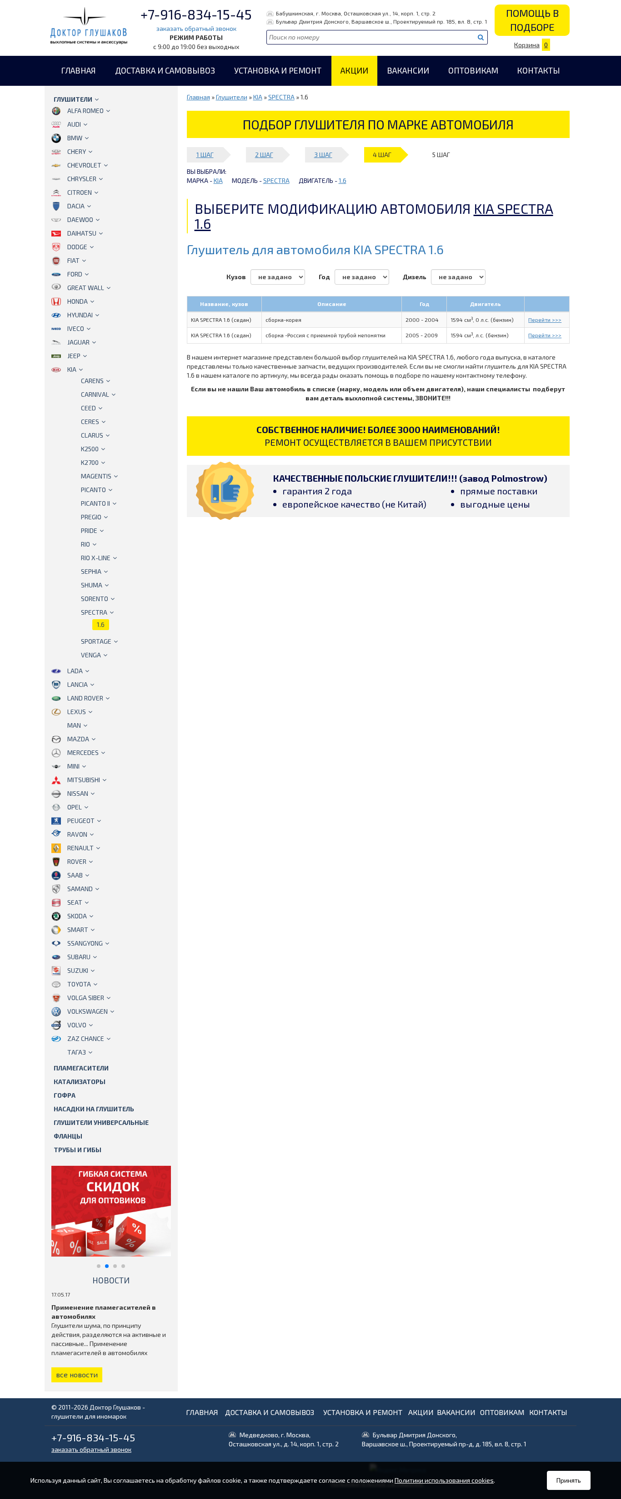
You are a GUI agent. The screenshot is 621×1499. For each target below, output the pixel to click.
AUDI (74, 124)
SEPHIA (91, 571)
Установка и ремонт (277, 70)
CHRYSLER (81, 178)
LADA (75, 671)
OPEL (74, 807)
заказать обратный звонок (196, 28)
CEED (88, 408)
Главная (78, 70)
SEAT (74, 902)
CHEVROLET (84, 165)
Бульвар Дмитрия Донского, (444, 1439)
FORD (74, 274)
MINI (73, 766)
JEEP (73, 356)
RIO (85, 544)
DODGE (77, 247)
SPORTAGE (96, 641)
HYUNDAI (80, 315)
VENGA (91, 655)
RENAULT (80, 848)
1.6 (101, 624)
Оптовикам (473, 70)
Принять (568, 1480)
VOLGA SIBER (85, 997)
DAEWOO (80, 219)
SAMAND (80, 888)
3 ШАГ (323, 154)
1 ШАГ (205, 154)
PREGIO (91, 517)
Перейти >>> (544, 319)
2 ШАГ (264, 154)
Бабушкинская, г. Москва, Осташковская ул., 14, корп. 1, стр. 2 (356, 13)
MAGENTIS (96, 476)
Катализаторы (79, 1081)
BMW (74, 138)
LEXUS (76, 711)
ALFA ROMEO (85, 110)
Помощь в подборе (532, 20)
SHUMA (91, 585)
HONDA (77, 301)
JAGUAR (78, 342)
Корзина (531, 45)
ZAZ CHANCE (85, 1038)
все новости (77, 1374)
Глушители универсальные (101, 1122)
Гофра (64, 1095)
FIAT (73, 260)
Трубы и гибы (77, 1150)
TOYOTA (79, 984)
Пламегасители (81, 1068)
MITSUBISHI (83, 780)
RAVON (77, 834)
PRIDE (89, 530)
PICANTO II (95, 503)
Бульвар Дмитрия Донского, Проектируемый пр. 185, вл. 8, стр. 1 (381, 21)
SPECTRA (94, 612)
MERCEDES (83, 752)
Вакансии (408, 70)
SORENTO (94, 598)
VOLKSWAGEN (87, 1011)
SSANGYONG (85, 943)
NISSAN (77, 793)
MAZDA (78, 739)
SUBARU (78, 957)
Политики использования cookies (444, 1480)
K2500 (90, 449)
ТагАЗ (76, 1052)
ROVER (76, 861)
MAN (74, 725)
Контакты (538, 70)
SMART (77, 929)
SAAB (75, 875)
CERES (90, 421)
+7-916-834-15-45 (196, 14)
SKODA (77, 916)
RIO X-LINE (95, 558)
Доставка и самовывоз (165, 70)
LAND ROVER (85, 698)
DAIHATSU (81, 233)
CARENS (92, 381)
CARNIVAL (95, 394)
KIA (71, 369)
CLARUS (92, 435)
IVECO (75, 328)
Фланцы (68, 1136)
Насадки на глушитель (94, 1109)
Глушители (73, 99)
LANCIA (77, 684)
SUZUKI (77, 970)
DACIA (76, 206)
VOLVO (76, 1025)
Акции (354, 70)
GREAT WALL (85, 287)
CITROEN (79, 192)
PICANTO (93, 489)
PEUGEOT (81, 820)
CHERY (76, 151)
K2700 (90, 462)
